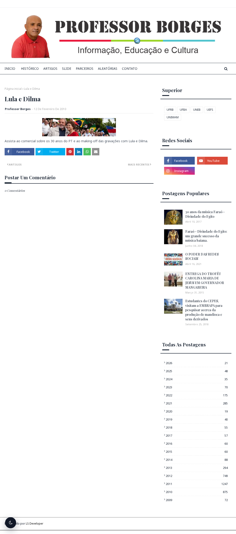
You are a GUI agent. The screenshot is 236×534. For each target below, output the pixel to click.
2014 (197, 460)
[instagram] (179, 171)
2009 (197, 500)
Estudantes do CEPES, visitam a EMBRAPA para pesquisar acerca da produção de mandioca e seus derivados (203, 310)
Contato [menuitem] (129, 68)
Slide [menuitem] (66, 68)
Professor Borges (18, 109)
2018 (197, 427)
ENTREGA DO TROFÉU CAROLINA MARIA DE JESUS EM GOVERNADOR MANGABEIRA (204, 281)
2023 (197, 387)
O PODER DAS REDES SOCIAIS (202, 256)
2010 (197, 492)
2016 (197, 443)
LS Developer (34, 523)
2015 (197, 452)
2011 (197, 484)
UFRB (170, 110)
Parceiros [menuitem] (84, 68)
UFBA (183, 110)
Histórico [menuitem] (30, 68)
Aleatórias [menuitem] (107, 68)
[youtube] (212, 161)
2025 (197, 371)
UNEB (197, 110)
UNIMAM (173, 117)
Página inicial (13, 89)
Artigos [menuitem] (50, 68)
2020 (197, 411)
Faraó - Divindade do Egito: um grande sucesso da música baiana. (206, 236)
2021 (197, 403)
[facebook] (179, 161)
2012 (197, 476)
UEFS (210, 110)
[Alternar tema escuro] (10, 522)
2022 (197, 395)
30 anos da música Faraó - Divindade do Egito (205, 214)
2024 (197, 379)
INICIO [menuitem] (10, 68)
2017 (197, 435)
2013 (197, 468)
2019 (197, 419)
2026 (197, 363)
